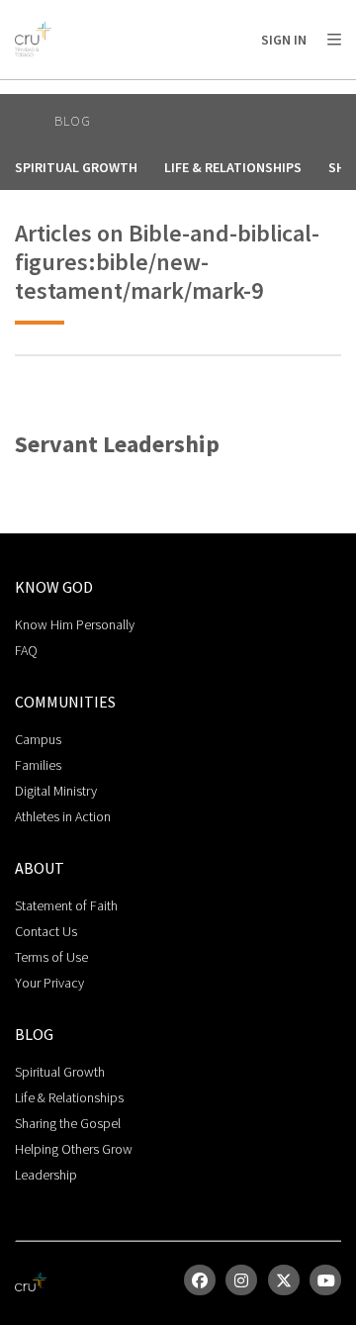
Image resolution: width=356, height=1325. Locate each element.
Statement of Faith (66, 905)
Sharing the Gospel (68, 1123)
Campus (38, 739)
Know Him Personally (74, 624)
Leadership (46, 1174)
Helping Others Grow (74, 1149)
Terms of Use (51, 957)
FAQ (26, 650)
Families (38, 765)
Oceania (250, 89)
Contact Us (46, 931)
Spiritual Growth (76, 167)
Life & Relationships (233, 167)
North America (100, 89)
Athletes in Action (63, 816)
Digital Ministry (56, 791)
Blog (72, 121)
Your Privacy (49, 983)
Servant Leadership (117, 444)
